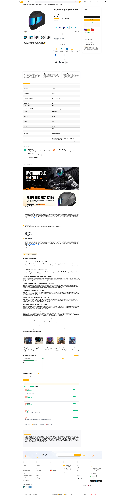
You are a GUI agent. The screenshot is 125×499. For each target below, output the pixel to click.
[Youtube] (91, 494)
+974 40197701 (93, 473)
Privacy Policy (61, 494)
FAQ (37, 472)
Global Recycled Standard (48, 213)
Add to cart (91, 16)
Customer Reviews (39, 468)
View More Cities (80, 478)
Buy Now (77, 59)
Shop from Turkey (67, 491)
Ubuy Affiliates (38, 478)
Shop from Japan (38, 491)
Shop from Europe (74, 491)
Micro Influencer (25, 478)
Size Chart (77, 31)
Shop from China (60, 491)
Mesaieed (78, 475)
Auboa (55, 7)
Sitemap (24, 472)
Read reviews (76, 386)
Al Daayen (78, 472)
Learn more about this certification (33, 217)
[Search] (80, 2)
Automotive (29, 4)
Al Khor (78, 470)
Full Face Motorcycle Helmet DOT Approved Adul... (54, 4)
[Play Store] (99, 481)
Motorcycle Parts (34, 4)
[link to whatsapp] (34, 31)
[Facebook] (88, 494)
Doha (77, 465)
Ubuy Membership (26, 480)
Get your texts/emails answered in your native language (97, 469)
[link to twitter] (39, 31)
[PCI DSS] (25, 487)
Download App (39, 465)
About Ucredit (38, 473)
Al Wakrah (78, 468)
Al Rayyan (78, 467)
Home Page (24, 4)
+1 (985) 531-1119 (94, 476)
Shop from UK (31, 491)
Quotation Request (26, 468)
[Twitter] (93, 494)
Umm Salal (78, 473)
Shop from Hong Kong (45, 491)
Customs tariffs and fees (27, 475)
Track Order (25, 473)
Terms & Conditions (55, 494)
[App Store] (93, 481)
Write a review (25, 379)
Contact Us (25, 467)
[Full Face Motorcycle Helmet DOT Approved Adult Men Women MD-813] (37, 20)
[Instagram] (89, 494)
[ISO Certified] (32, 486)
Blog (37, 477)
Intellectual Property (26, 470)
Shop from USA (25, 491)
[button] (86, 1)
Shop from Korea (53, 491)
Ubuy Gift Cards (39, 475)
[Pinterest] (95, 494)
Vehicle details (59, 37)
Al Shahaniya (79, 477)
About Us (24, 465)
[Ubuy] (21, 1)
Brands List (38, 467)
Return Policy (38, 470)
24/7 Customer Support (95, 466)
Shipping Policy (25, 477)
